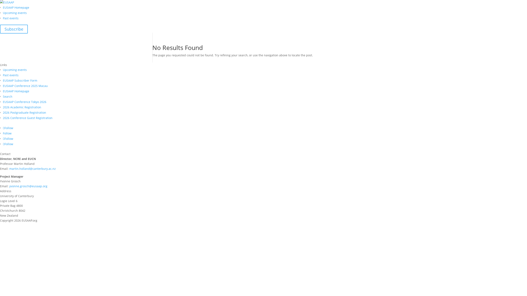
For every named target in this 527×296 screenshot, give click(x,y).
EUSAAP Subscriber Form (20, 80)
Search (7, 96)
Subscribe (14, 29)
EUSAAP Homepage (16, 7)
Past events (11, 18)
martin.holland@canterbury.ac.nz (32, 169)
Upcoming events (15, 13)
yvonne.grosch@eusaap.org (28, 186)
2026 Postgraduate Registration (24, 112)
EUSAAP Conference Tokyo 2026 (24, 102)
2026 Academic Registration (22, 107)
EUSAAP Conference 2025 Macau (25, 86)
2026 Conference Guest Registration (27, 118)
